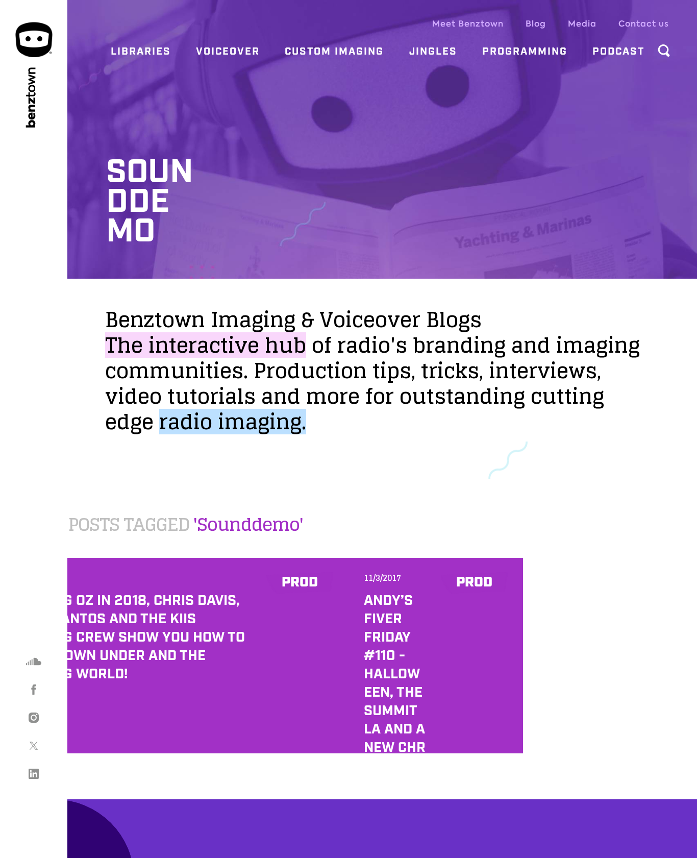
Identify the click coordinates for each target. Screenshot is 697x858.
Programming (524, 51)
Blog (536, 24)
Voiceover (228, 51)
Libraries (141, 51)
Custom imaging (334, 51)
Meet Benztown (468, 24)
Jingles (433, 51)
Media (582, 24)
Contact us (643, 24)
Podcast (618, 51)
